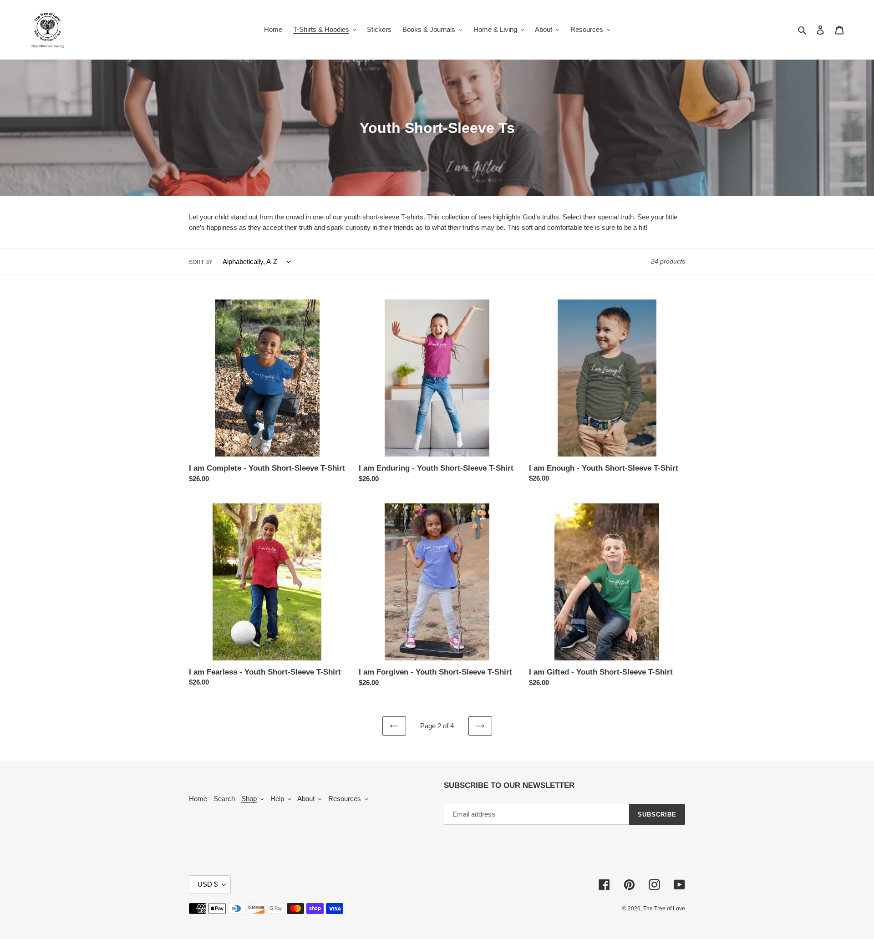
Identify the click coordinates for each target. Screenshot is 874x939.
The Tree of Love (664, 908)
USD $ (208, 884)
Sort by (201, 262)
